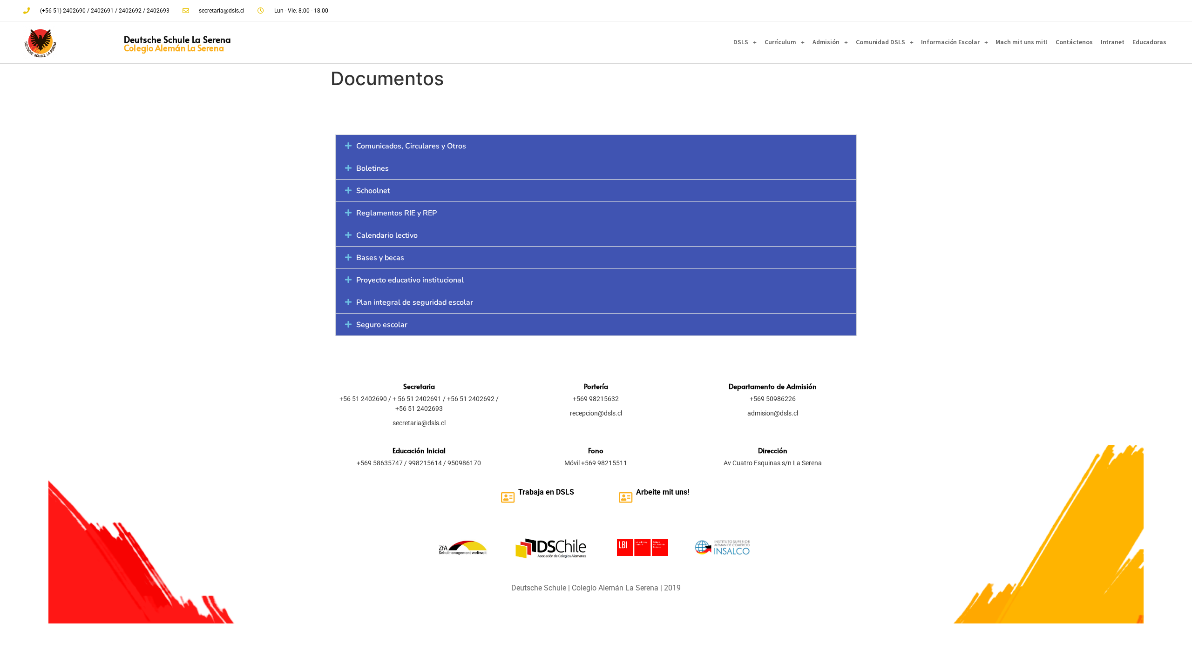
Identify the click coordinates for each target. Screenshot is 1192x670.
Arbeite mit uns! (662, 492)
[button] (596, 146)
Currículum (780, 42)
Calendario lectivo (387, 235)
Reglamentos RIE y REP (396, 213)
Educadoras (1149, 42)
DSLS (740, 42)
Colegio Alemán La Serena (174, 48)
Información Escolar (950, 42)
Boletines (372, 168)
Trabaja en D (539, 492)
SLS (567, 492)
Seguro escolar (381, 325)
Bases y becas (380, 258)
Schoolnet (373, 191)
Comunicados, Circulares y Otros (411, 146)
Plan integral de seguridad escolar (414, 302)
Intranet (1112, 42)
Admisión (826, 42)
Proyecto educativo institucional (410, 280)
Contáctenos (1074, 42)
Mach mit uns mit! (1021, 42)
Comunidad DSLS (880, 42)
